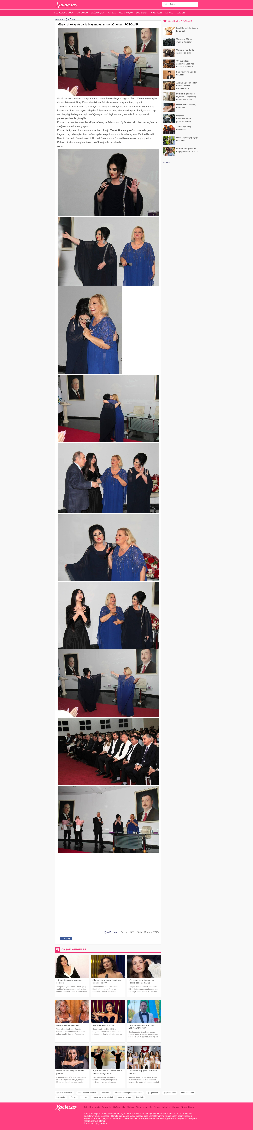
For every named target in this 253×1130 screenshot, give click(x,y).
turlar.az (167, 162)
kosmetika (61, 1097)
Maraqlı (169, 13)
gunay (84, 1097)
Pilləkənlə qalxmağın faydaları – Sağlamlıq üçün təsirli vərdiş (186, 97)
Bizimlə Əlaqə (187, 1107)
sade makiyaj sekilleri (87, 1093)
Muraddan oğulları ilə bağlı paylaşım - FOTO (187, 150)
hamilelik (140, 1097)
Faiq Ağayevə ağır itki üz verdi (186, 73)
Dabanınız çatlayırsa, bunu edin (186, 106)
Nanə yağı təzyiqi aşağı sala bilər (187, 139)
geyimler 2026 (170, 1093)
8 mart (73, 1097)
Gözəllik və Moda (63, 13)
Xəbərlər (156, 13)
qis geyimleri (153, 1093)
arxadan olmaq (124, 1097)
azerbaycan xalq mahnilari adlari (128, 1093)
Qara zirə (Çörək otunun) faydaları (184, 40)
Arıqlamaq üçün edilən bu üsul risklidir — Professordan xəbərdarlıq (186, 86)
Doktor (181, 13)
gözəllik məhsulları (64, 1093)
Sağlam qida (97, 13)
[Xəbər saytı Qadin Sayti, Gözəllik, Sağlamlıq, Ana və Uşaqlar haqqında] (66, 5)
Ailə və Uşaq (126, 13)
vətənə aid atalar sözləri (103, 1097)
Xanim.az (59, 19)
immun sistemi (187, 1093)
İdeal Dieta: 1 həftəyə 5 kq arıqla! (187, 29)
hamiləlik (105, 1093)
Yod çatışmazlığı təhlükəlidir (184, 128)
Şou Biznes (142, 13)
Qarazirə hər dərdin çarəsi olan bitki (185, 51)
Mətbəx (111, 13)
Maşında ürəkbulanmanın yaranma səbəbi (183, 118)
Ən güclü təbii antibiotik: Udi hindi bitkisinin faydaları (185, 64)
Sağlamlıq (82, 13)
